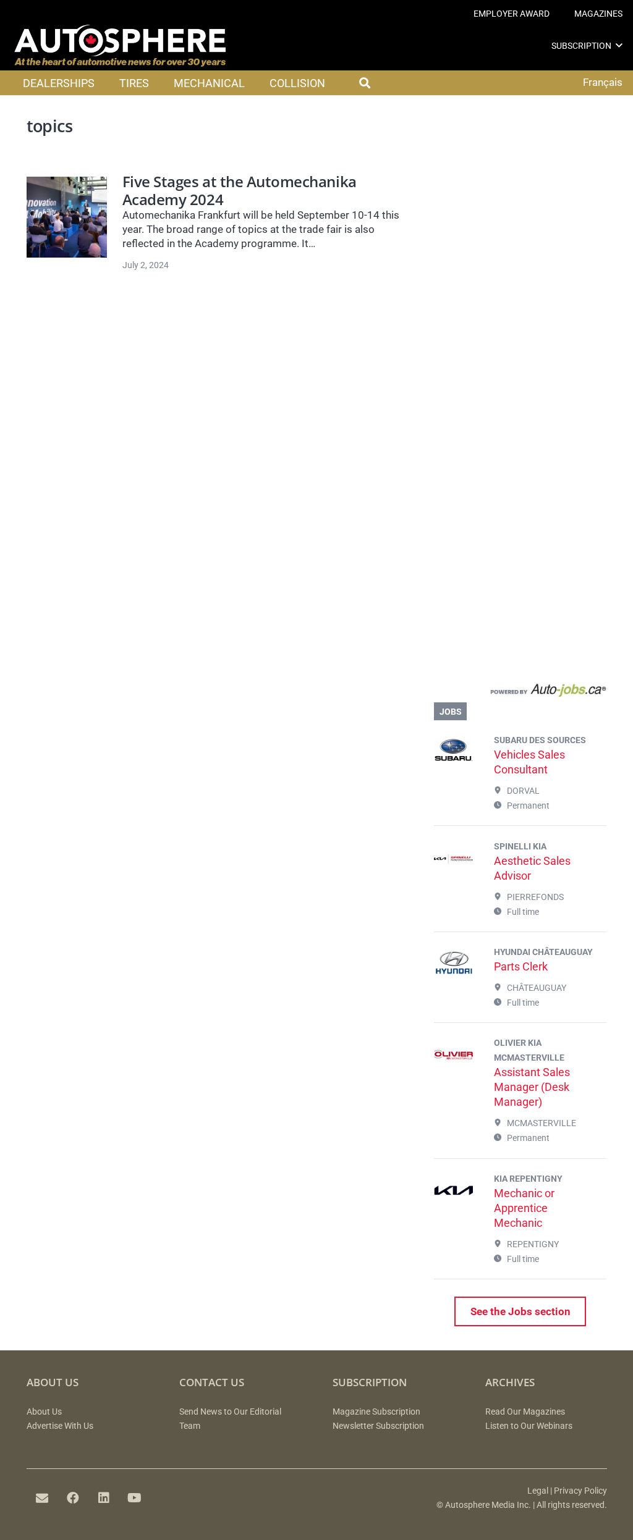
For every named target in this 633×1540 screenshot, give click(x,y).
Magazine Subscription (376, 1412)
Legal (537, 1491)
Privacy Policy (580, 1491)
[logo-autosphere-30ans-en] (120, 45)
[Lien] (520, 692)
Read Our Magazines (525, 1412)
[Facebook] (72, 1498)
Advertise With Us (60, 1426)
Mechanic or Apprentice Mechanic (524, 1208)
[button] (619, 45)
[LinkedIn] (103, 1498)
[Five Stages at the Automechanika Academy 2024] (67, 217)
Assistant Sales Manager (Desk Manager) (532, 1087)
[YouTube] (134, 1498)
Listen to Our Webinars (528, 1426)
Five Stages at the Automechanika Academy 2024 (239, 190)
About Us (44, 1412)
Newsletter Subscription (378, 1426)
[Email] (42, 1498)
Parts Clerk (521, 966)
